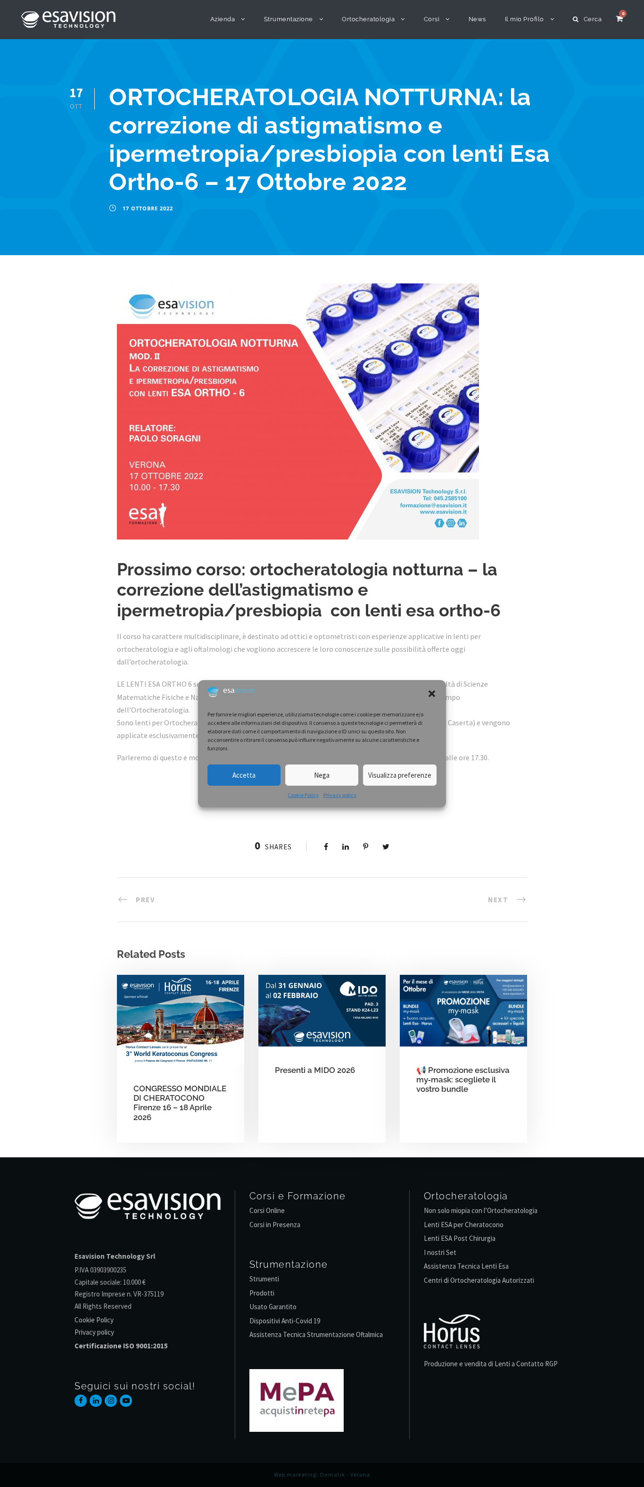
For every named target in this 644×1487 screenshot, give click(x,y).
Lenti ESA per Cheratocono (464, 1224)
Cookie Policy (303, 794)
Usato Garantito (273, 1306)
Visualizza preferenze (399, 775)
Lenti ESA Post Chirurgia (459, 1238)
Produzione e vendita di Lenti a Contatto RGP (491, 1363)
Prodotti (261, 1292)
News (477, 19)
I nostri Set (440, 1252)
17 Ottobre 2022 (148, 208)
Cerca (593, 19)
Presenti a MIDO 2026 (315, 1070)
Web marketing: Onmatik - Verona (322, 1474)
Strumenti (264, 1278)
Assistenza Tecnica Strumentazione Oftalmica (316, 1334)
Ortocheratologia (368, 19)
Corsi (432, 19)
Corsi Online (267, 1210)
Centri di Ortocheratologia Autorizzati (479, 1280)
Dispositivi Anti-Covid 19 (284, 1320)
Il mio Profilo (524, 19)
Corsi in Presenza (274, 1224)
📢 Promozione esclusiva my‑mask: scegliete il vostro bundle (463, 1079)
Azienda (222, 19)
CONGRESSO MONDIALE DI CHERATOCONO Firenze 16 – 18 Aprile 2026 (179, 1103)
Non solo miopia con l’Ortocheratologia (480, 1210)
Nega (322, 775)
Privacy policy (339, 794)
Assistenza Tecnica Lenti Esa (466, 1266)
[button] (432, 693)
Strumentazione (288, 19)
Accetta (244, 775)
